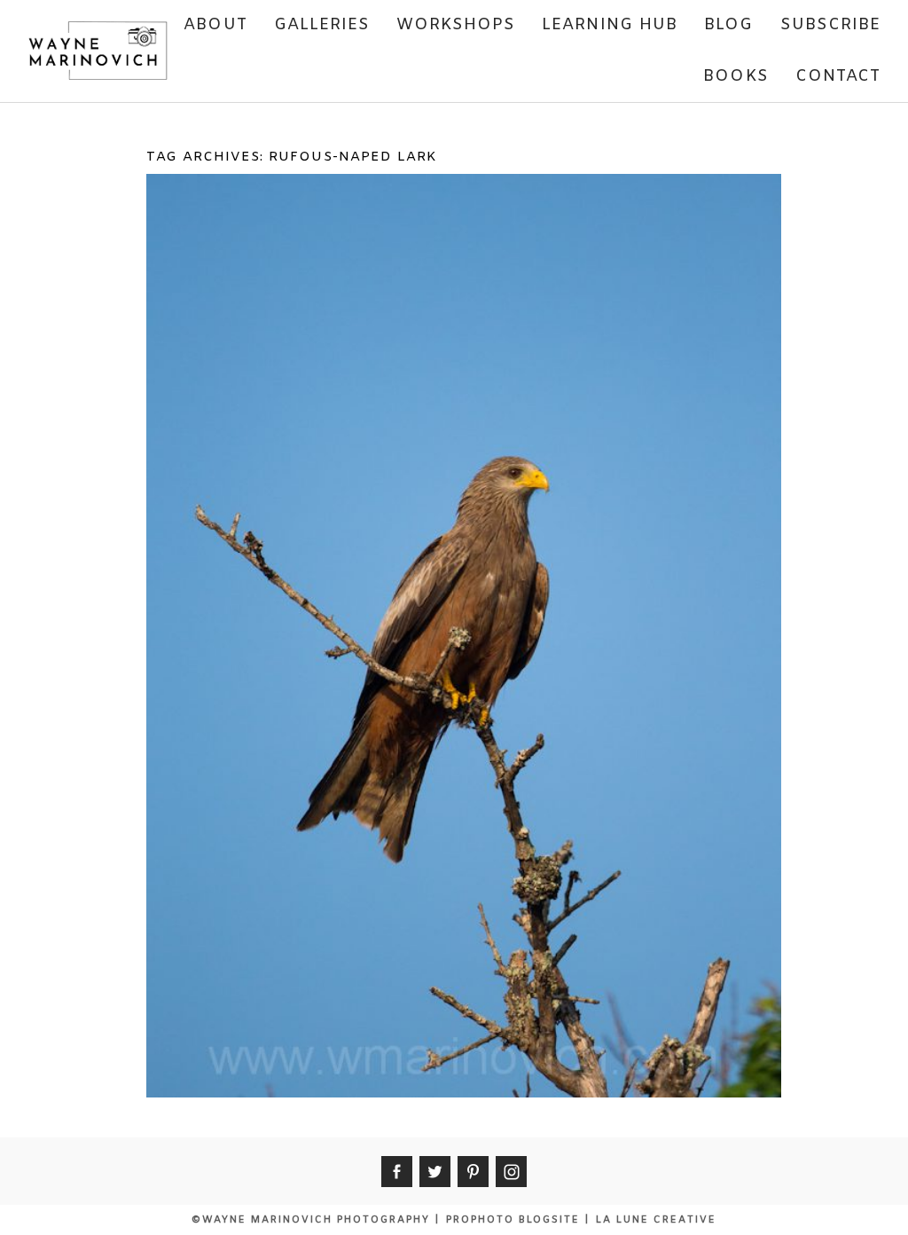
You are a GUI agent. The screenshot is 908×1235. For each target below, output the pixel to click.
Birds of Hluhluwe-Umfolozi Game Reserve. (460, 226)
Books (735, 76)
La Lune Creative (656, 1220)
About (215, 24)
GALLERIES (322, 24)
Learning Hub (609, 24)
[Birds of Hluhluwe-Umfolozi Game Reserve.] (460, 358)
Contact (838, 76)
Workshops (455, 24)
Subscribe (830, 24)
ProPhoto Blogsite (513, 1220)
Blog (728, 24)
